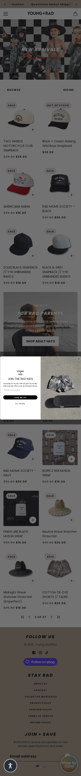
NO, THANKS (20, 403)
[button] (10, 766)
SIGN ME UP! (20, 397)
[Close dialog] (79, 358)
